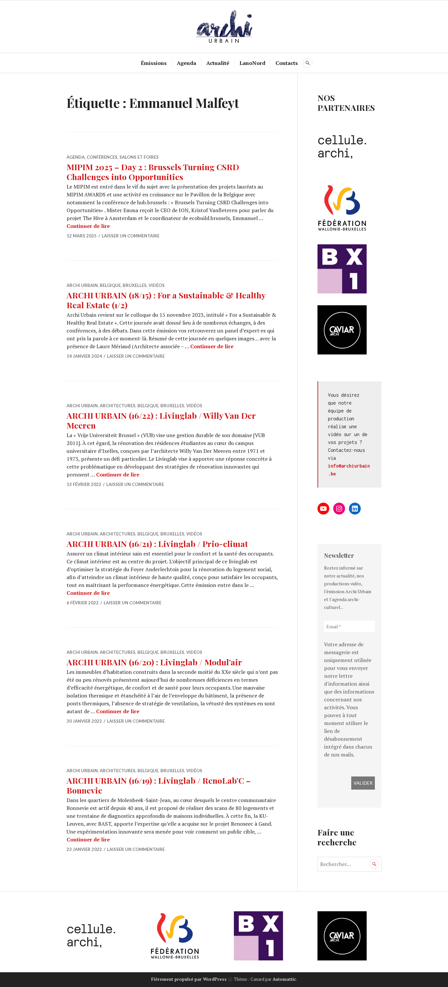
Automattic (284, 979)
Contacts (286, 63)
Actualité (217, 63)
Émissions (154, 63)
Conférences (102, 157)
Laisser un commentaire (130, 235)
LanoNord (252, 63)
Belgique (110, 285)
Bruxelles (135, 285)
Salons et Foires (139, 157)
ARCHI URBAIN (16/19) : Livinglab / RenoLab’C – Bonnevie (159, 785)
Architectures (117, 405)
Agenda (186, 63)
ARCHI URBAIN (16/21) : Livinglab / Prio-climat (157, 543)
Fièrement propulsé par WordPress (189, 979)
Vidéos (157, 285)
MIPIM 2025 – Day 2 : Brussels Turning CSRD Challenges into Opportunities (153, 171)
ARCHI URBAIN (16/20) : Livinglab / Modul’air (154, 661)
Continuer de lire (88, 226)
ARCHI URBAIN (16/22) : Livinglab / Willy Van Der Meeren (161, 420)
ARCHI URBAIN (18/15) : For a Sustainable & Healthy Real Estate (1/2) (166, 300)
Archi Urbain (82, 285)
